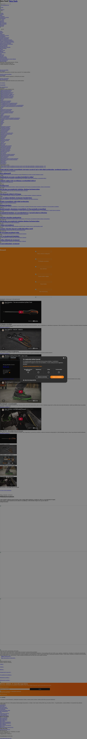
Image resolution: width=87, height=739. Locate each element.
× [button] (65, 357)
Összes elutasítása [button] (42, 377)
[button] (43, 366)
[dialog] (43, 369)
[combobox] (63, 358)
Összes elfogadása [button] (57, 377)
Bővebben (25, 364)
